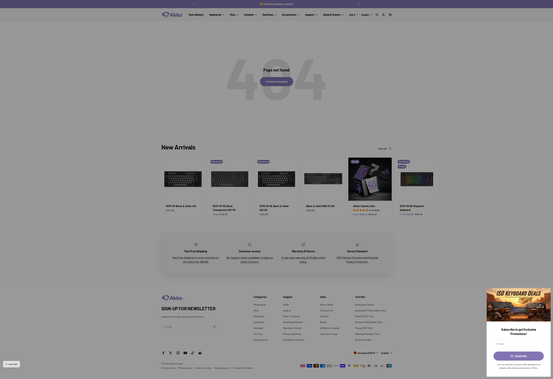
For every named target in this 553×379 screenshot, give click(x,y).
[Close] (544, 294)
